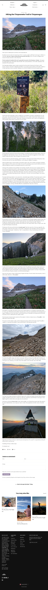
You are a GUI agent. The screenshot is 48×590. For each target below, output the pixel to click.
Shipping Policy (13, 540)
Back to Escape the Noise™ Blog (25, 484)
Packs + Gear (12, 7)
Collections (12, 4)
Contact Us (13, 538)
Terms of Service (30, 477)
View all (44, 493)
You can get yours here (27, 66)
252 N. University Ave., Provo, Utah (5, 568)
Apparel (35, 2)
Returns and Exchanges (13, 542)
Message (3, 464)
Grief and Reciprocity (22, 524)
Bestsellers (12, 2)
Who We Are (35, 7)
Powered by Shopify (24, 586)
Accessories (35, 4)
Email (25, 458)
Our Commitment (14, 553)
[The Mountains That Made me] (9, 502)
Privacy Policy (23, 477)
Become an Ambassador (13, 551)
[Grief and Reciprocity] (24, 509)
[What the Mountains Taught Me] (39, 506)
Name (3, 458)
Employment (13, 548)
